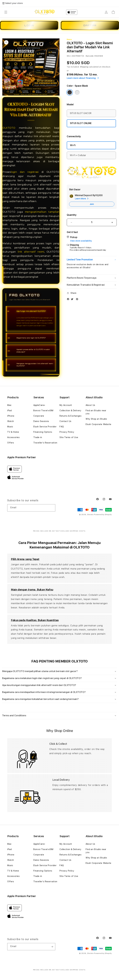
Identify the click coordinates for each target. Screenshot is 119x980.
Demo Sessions (41, 421)
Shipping (84, 67)
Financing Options (42, 432)
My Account (65, 405)
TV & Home (13, 432)
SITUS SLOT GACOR (80, 113)
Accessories (13, 437)
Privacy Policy (66, 432)
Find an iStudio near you (96, 412)
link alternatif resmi (31, 251)
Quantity (71, 215)
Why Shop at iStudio (96, 419)
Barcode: (90, 56)
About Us (90, 405)
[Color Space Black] (70, 92)
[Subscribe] (52, 507)
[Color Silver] (77, 92)
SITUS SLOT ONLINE (81, 123)
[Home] (45, 12)
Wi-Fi (72, 145)
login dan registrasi (26, 172)
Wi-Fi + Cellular (78, 155)
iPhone (10, 416)
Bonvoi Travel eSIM (43, 410)
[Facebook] (69, 300)
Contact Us (65, 421)
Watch (10, 421)
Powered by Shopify (103, 515)
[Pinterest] (78, 300)
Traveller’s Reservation (45, 443)
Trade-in (37, 437)
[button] (5, 12)
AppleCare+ (39, 405)
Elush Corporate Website (98, 424)
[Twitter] (73, 300)
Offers (10, 443)
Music (10, 426)
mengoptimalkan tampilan (42, 211)
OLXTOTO (8, 127)
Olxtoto (90, 515)
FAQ (61, 426)
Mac (9, 405)
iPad (9, 410)
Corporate (38, 416)
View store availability (81, 241)
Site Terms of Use (68, 437)
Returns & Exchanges (70, 416)
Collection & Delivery (70, 410)
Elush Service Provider (44, 426)
